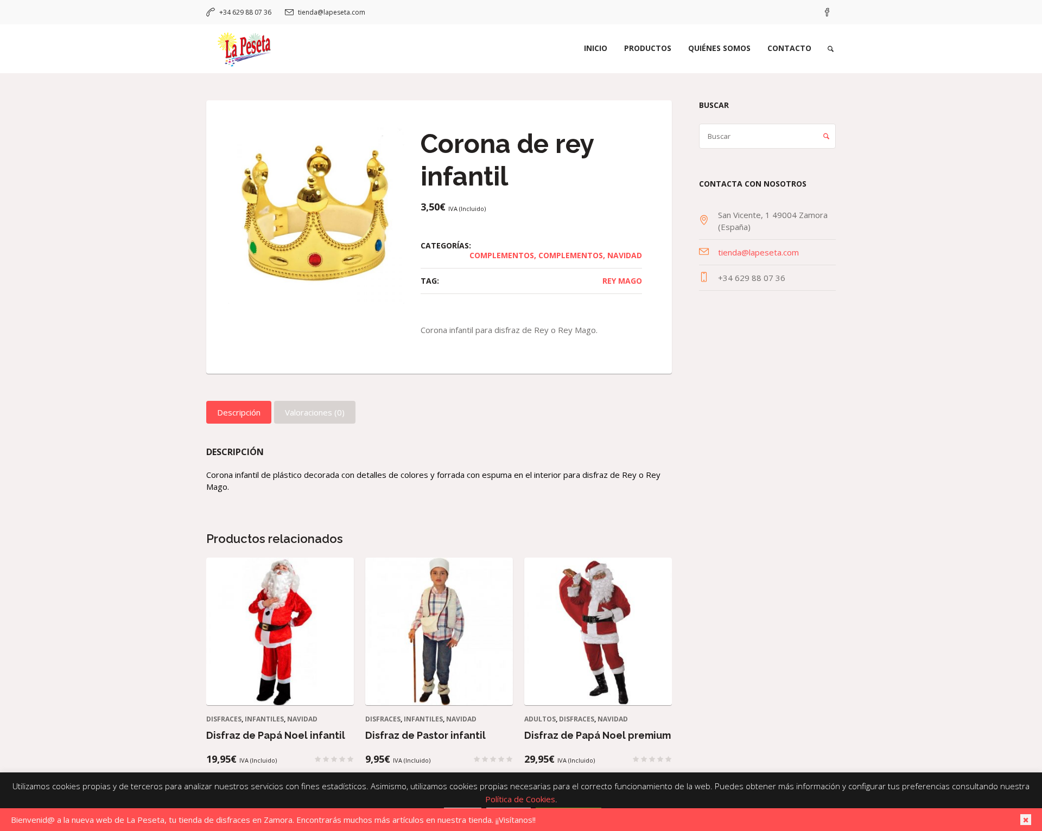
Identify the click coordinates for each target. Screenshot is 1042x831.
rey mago (622, 281)
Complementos (501, 255)
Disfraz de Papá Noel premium (597, 735)
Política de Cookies (520, 799)
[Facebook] (827, 12)
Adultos (540, 719)
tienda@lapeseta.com (331, 12)
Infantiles (264, 719)
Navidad (624, 255)
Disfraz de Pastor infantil (425, 735)
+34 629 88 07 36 (245, 12)
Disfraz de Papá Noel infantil (275, 735)
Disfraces (224, 719)
